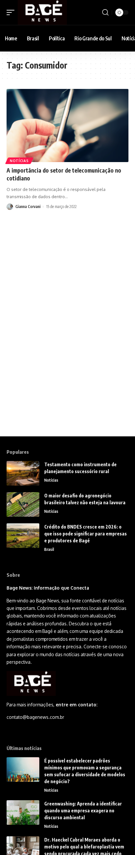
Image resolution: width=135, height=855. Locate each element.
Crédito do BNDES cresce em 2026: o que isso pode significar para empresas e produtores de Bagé (85, 533)
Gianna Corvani (28, 206)
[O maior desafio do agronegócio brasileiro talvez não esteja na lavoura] (23, 504)
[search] (105, 12)
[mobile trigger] (12, 12)
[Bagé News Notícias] (42, 12)
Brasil (49, 549)
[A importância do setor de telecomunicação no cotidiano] (67, 125)
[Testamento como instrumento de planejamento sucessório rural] (23, 473)
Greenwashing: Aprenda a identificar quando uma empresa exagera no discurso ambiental (83, 810)
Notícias (19, 161)
